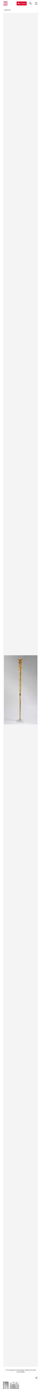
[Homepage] (5, 3)
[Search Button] (30, 3)
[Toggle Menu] (36, 3)
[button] (36, 1378)
